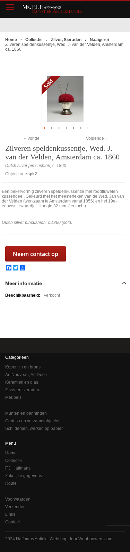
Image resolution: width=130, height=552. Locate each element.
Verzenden (15, 506)
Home (11, 453)
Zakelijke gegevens (23, 475)
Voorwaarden (18, 499)
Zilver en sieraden (22, 389)
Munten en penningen (26, 413)
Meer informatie (23, 283)
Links (10, 514)
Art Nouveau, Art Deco (26, 374)
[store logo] (53, 9)
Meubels (13, 397)
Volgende (95, 138)
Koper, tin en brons (23, 367)
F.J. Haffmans (18, 468)
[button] (45, 128)
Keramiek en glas (21, 382)
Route (11, 483)
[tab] (65, 282)
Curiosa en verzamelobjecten (33, 420)
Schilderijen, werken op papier (34, 428)
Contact (12, 522)
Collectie (13, 460)
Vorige (33, 138)
